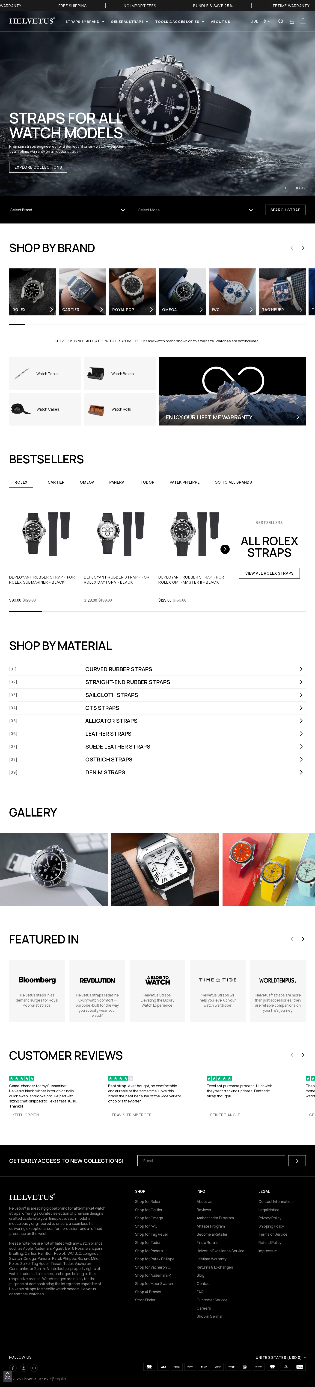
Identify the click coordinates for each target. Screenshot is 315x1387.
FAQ (200, 1291)
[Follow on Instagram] (23, 1368)
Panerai (117, 482)
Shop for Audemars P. (153, 1275)
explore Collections (38, 167)
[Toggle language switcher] (7, 1373)
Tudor (147, 482)
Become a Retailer (212, 1234)
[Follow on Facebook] (13, 1368)
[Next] (225, 549)
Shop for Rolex (147, 1201)
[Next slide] (303, 247)
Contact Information (276, 1201)
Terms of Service (273, 1234)
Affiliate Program (211, 1226)
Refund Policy (270, 1242)
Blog (200, 1275)
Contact (204, 1283)
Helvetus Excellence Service (220, 1250)
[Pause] (286, 188)
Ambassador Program (215, 1217)
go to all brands (233, 482)
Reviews (204, 1209)
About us (220, 21)
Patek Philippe (185, 482)
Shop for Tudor (148, 1242)
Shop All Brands (148, 1291)
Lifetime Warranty (211, 1258)
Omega (87, 482)
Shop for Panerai (149, 1250)
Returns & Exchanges (215, 1267)
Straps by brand (82, 21)
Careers (204, 1308)
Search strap (285, 209)
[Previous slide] (292, 247)
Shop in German (210, 1316)
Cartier (56, 482)
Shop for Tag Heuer (151, 1234)
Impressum (268, 1250)
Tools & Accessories (177, 21)
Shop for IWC (146, 1226)
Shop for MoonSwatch (154, 1283)
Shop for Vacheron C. (153, 1267)
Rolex (21, 482)
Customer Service (212, 1299)
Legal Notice (269, 1209)
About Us (204, 1201)
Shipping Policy (271, 1226)
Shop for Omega (149, 1217)
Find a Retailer (208, 1242)
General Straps (127, 21)
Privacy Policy (270, 1217)
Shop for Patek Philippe (155, 1258)
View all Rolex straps (269, 573)
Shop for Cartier (149, 1209)
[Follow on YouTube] (34, 1368)
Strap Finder (145, 1299)
